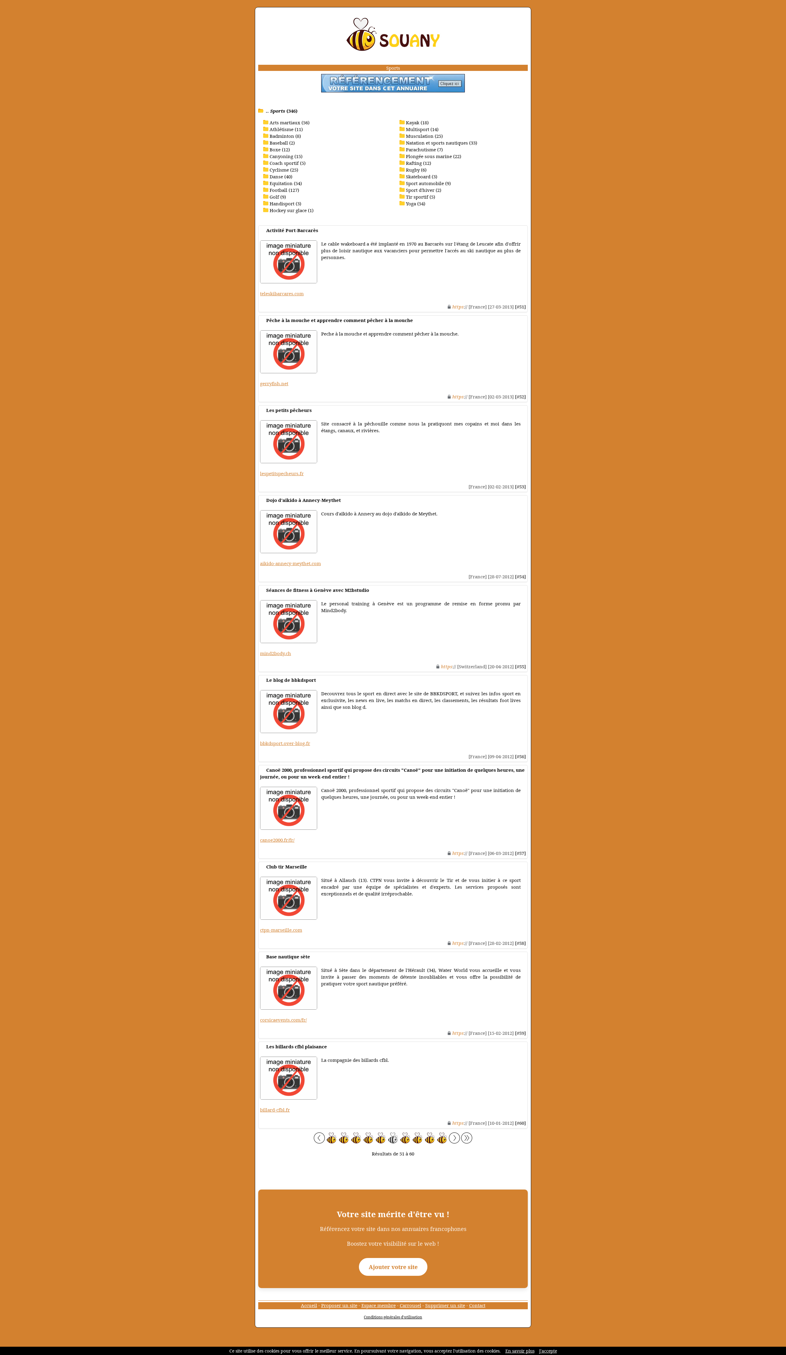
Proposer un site (339, 1305)
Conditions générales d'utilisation (393, 1317)
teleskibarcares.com (282, 293)
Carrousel (410, 1305)
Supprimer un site (445, 1305)
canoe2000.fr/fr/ (277, 840)
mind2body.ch (275, 653)
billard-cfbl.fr (275, 1110)
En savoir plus (520, 1351)
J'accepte (548, 1351)
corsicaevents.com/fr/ (283, 1020)
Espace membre (378, 1305)
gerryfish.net (274, 383)
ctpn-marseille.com (281, 930)
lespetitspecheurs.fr (282, 473)
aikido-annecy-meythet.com (290, 563)
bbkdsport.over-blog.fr (285, 743)
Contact (477, 1305)
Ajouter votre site (393, 1267)
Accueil (309, 1305)
